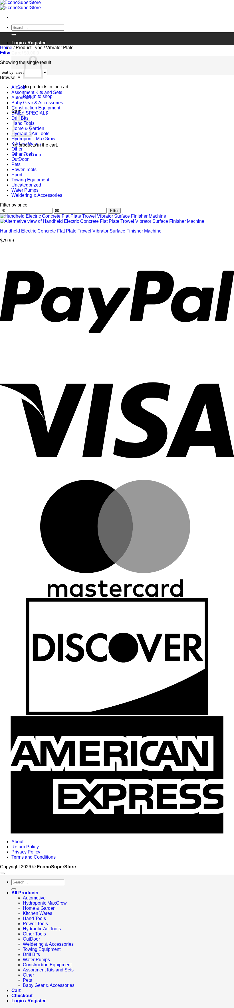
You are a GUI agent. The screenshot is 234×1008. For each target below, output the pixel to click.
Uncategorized (26, 185)
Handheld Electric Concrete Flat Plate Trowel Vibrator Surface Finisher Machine (81, 231)
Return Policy (25, 846)
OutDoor (20, 159)
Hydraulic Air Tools (42, 928)
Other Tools (23, 154)
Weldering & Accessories (36, 195)
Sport (16, 174)
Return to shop (38, 96)
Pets (16, 164)
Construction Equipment (35, 107)
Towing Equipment (30, 179)
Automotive (22, 97)
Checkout (22, 995)
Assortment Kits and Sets (36, 92)
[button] (25, 53)
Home (6, 47)
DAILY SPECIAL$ (29, 113)
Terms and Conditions (33, 857)
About (17, 841)
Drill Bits (31, 954)
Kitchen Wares (26, 143)
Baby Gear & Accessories (37, 102)
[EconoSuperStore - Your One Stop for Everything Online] (20, 5)
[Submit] (13, 34)
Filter (114, 211)
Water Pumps (25, 190)
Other (17, 149)
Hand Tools (34, 918)
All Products (24, 892)
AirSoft (18, 87)
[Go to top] (2, 873)
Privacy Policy (25, 851)
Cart (16, 990)
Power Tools (24, 169)
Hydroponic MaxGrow (33, 138)
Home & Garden (39, 908)
